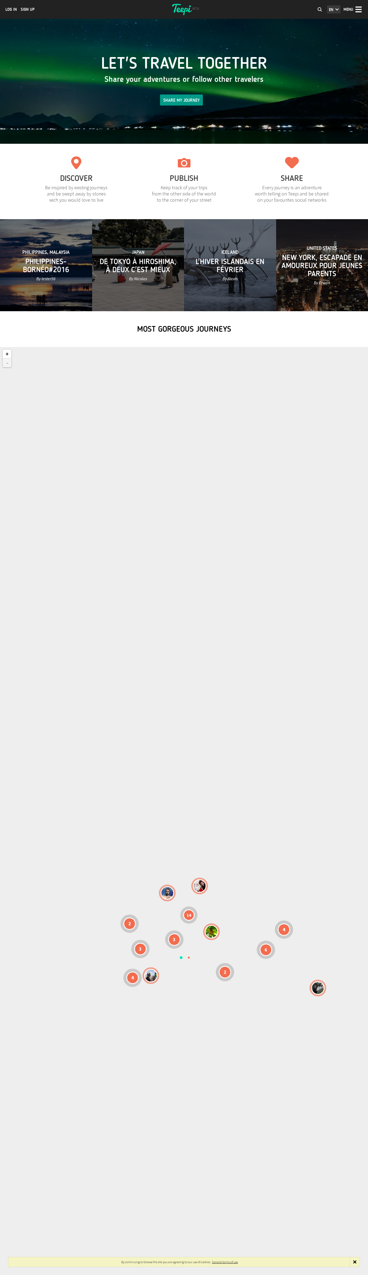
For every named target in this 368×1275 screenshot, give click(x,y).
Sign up (27, 9)
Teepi (184, 9)
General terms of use (225, 1262)
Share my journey (181, 100)
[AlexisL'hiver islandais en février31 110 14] (167, 893)
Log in (11, 9)
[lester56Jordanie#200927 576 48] (211, 931)
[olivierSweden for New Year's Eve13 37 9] (199, 886)
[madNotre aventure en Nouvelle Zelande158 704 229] (318, 988)
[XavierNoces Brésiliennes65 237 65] (151, 975)
